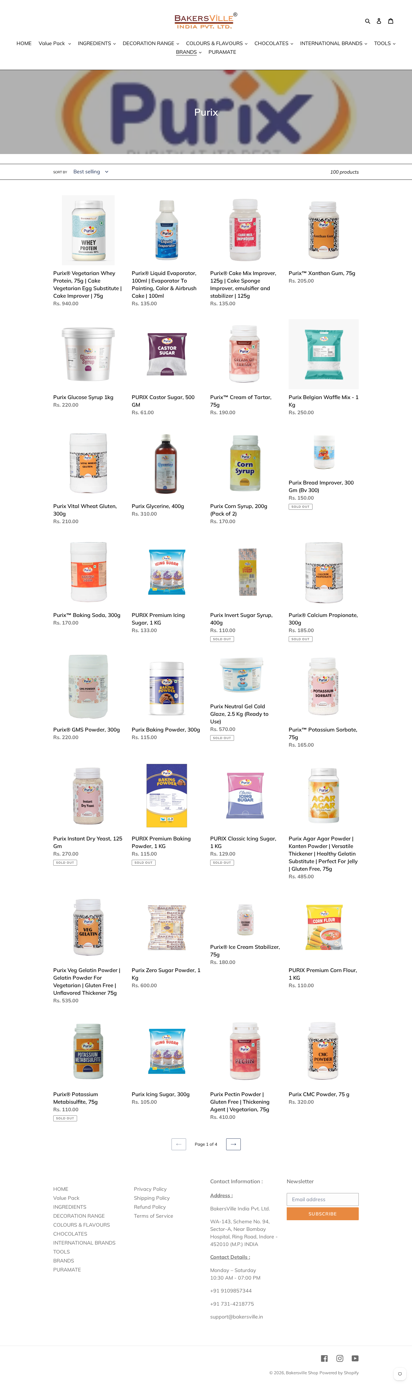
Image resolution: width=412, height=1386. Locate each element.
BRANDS (63, 1260)
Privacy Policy (150, 1189)
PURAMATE (67, 1269)
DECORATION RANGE (79, 1216)
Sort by (60, 172)
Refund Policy (150, 1207)
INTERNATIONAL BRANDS (84, 1243)
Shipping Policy (152, 1198)
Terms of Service (153, 1216)
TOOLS (61, 1251)
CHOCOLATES (70, 1234)
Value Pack (66, 1198)
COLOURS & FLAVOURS (81, 1225)
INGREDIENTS (69, 1207)
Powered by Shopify (339, 1372)
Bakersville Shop (302, 1372)
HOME (60, 1189)
